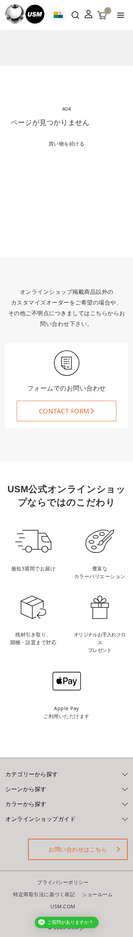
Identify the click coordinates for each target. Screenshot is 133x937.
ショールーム (97, 894)
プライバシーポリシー (63, 882)
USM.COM (63, 906)
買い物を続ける (67, 143)
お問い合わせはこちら (78, 849)
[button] (120, 16)
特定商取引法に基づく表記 (44, 894)
